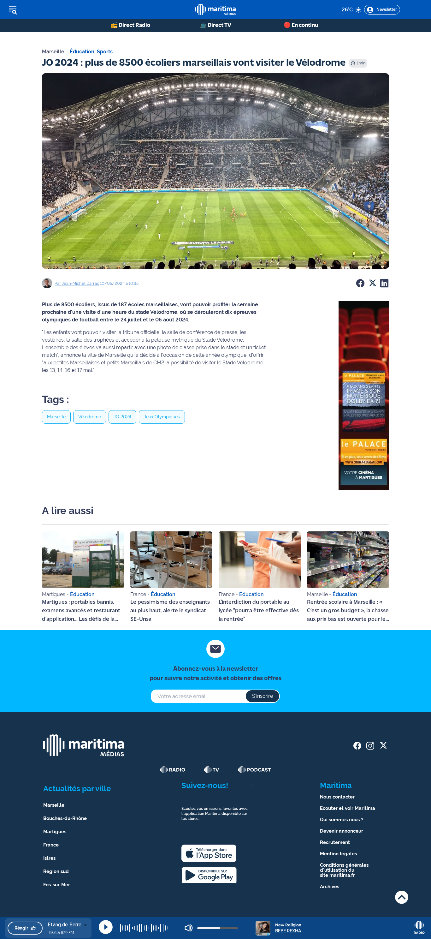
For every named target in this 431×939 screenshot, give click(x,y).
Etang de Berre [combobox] (64, 925)
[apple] (208, 853)
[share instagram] (370, 745)
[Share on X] (372, 283)
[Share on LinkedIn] (384, 283)
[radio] (173, 770)
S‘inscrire (262, 696)
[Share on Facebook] (360, 283)
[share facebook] (357, 745)
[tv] (211, 770)
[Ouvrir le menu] (44, 10)
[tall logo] (215, 9)
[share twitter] (383, 745)
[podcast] (254, 770)
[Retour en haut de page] (402, 897)
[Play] (106, 927)
